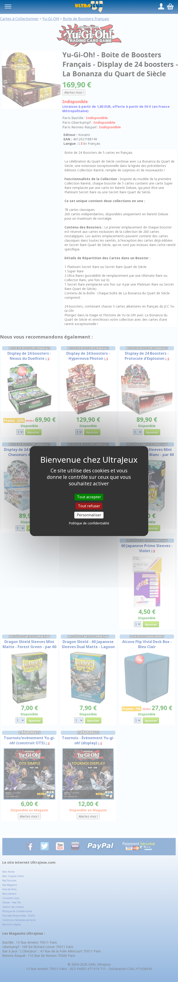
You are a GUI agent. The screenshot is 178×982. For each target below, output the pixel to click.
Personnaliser (89, 514)
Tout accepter (89, 496)
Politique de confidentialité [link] (89, 523)
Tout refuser (89, 505)
